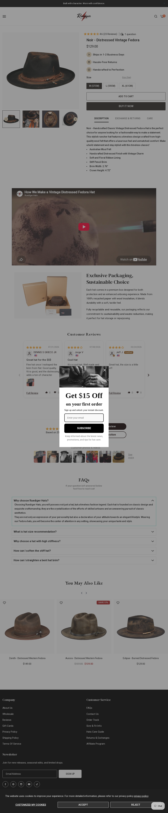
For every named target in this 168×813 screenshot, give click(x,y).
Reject (135, 804)
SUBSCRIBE (84, 428)
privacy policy (141, 796)
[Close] (105, 370)
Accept (83, 804)
